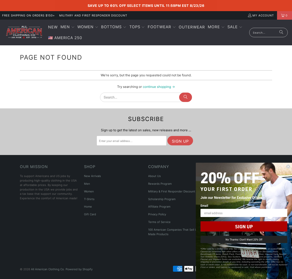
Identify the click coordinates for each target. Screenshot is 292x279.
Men (87, 183)
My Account (263, 15)
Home (88, 206)
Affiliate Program (159, 206)
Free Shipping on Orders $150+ (28, 15)
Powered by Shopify (79, 269)
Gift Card (90, 214)
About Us (154, 176)
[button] (67, 27)
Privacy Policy (157, 214)
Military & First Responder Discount (171, 191)
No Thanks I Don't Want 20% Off (244, 239)
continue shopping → (159, 87)
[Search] (281, 32)
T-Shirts (89, 199)
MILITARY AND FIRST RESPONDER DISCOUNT (93, 15)
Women (89, 191)
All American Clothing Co (47, 269)
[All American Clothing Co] (24, 32)
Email (204, 206)
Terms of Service (159, 222)
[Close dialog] (288, 166)
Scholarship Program (161, 199)
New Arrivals (92, 176)
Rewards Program (160, 183)
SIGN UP (244, 226)
